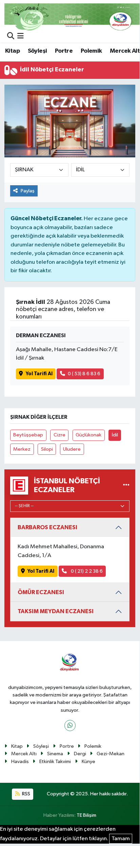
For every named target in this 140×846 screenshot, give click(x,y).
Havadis (20, 761)
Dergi (80, 753)
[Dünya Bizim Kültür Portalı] (72, 16)
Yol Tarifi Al (39, 373)
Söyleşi (37, 51)
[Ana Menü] (20, 36)
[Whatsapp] (70, 725)
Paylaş (28, 190)
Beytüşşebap (28, 434)
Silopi (47, 449)
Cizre (59, 434)
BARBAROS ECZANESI (47, 527)
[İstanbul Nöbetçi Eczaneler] (126, 485)
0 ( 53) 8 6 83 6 (84, 373)
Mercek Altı (24, 753)
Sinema (55, 753)
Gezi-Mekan (110, 753)
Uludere (72, 449)
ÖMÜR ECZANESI (41, 592)
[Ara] (10, 36)
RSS (25, 793)
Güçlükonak (88, 434)
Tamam (121, 839)
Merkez (22, 449)
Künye (88, 761)
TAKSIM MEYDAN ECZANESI (56, 611)
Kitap (12, 51)
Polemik (91, 51)
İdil (115, 434)
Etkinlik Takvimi (55, 761)
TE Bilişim (86, 815)
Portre (64, 51)
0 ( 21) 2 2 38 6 (86, 571)
